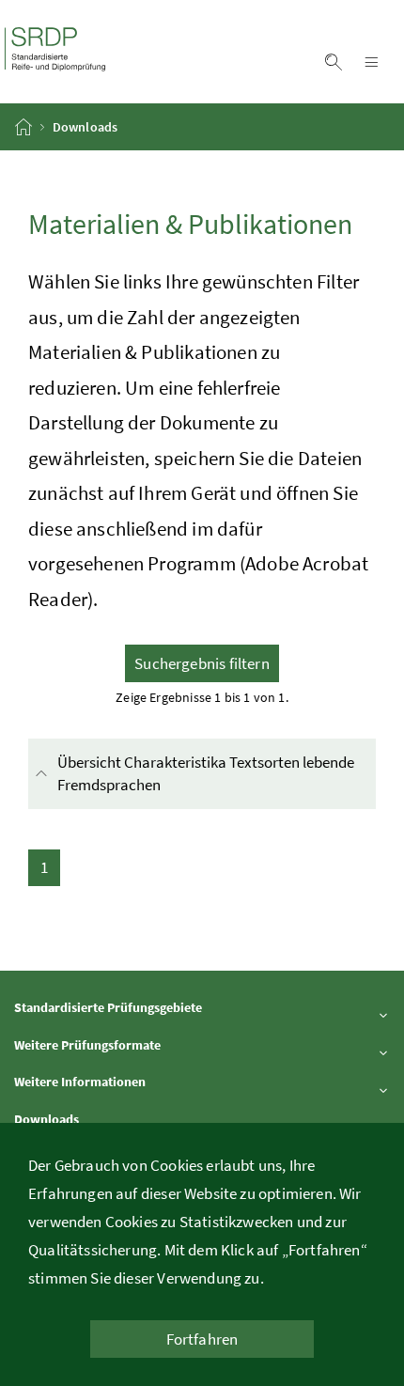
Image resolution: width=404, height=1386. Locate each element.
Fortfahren (202, 1339)
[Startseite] (25, 126)
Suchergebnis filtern (202, 663)
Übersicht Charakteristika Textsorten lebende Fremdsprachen (205, 773)
